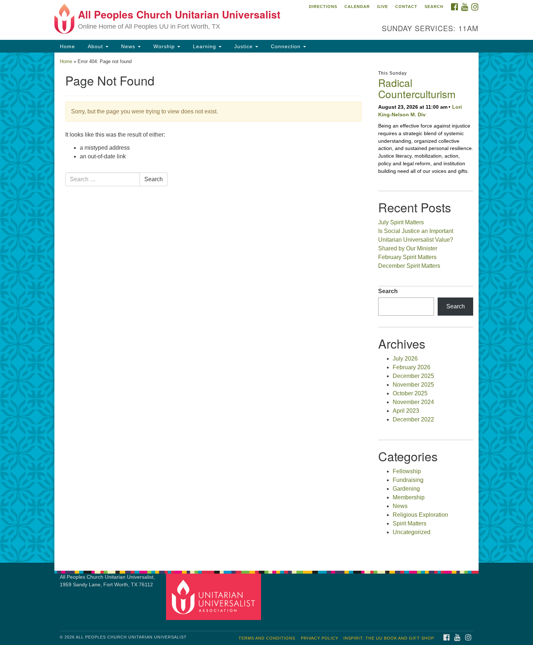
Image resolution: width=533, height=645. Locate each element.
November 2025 (413, 385)
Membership (409, 497)
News (128, 46)
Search (434, 6)
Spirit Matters (409, 523)
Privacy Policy (319, 638)
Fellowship (407, 471)
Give (382, 6)
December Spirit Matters (409, 266)
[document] (266, 308)
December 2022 (413, 419)
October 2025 (410, 393)
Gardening (406, 489)
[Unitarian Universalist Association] (214, 596)
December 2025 (413, 376)
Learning (204, 46)
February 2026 (411, 367)
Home (67, 46)
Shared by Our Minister (407, 248)
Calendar (357, 6)
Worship (164, 46)
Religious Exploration (420, 515)
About (95, 46)
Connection (285, 46)
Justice (243, 46)
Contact (406, 6)
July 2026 (405, 358)
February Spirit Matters (407, 257)
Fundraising (408, 480)
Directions (323, 6)
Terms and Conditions (267, 638)
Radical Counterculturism (416, 88)
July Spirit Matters (401, 222)
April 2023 (406, 411)
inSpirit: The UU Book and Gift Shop (388, 638)
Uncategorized (411, 532)
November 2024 (413, 402)
